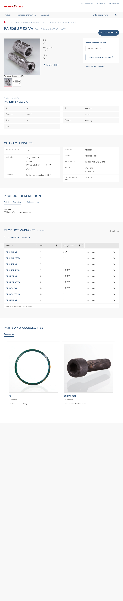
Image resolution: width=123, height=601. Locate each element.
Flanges (36, 22)
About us (45, 15)
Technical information (26, 15)
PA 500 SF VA (56, 22)
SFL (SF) (45, 22)
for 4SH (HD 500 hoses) (22, 22)
